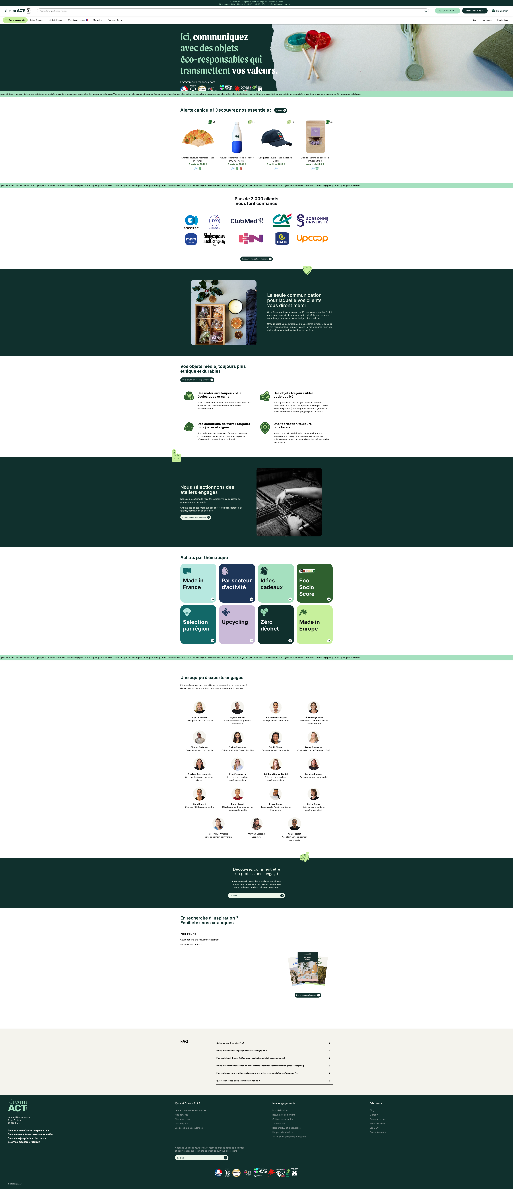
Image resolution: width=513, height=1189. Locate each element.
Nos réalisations (280, 1110)
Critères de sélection (282, 1119)
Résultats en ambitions (283, 1114)
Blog (372, 1110)
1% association (279, 1123)
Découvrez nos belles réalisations (255, 259)
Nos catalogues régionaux (306, 995)
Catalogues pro (377, 1119)
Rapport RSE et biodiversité (286, 1127)
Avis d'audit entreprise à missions (289, 1136)
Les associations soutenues (189, 1127)
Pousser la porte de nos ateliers (194, 517)
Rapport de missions (282, 1132)
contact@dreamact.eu (19, 1117)
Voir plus (279, 110)
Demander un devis (474, 10)
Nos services (181, 1114)
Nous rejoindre (377, 1123)
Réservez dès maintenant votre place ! (278, 4)
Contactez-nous (378, 1132)
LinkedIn (374, 1114)
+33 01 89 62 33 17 (447, 10)
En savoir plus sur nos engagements (195, 380)
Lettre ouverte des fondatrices (190, 1110)
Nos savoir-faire (183, 1119)
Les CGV (374, 1127)
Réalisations (502, 20)
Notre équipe (181, 1123)
